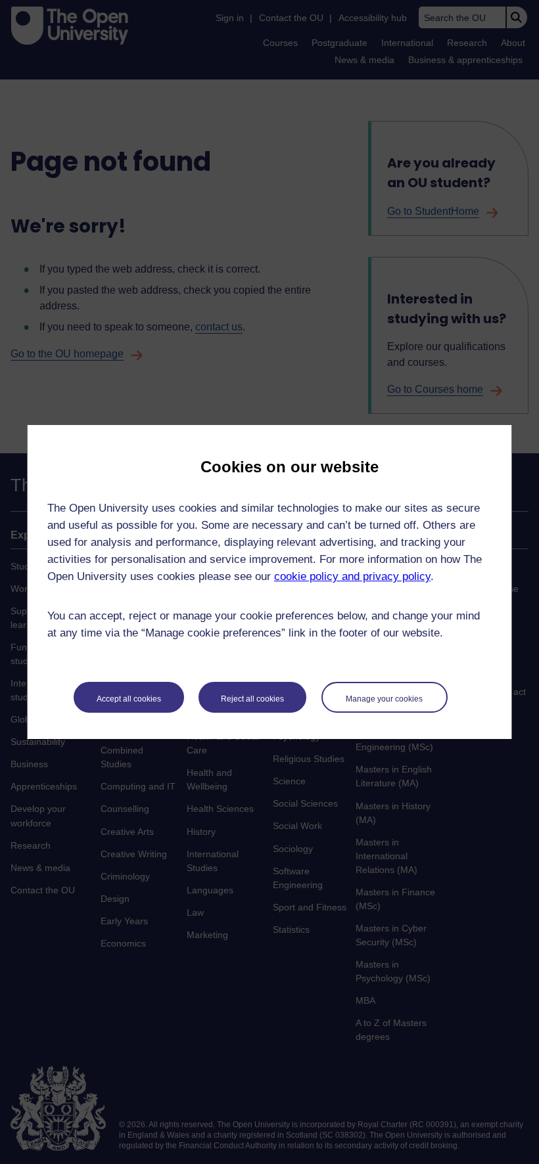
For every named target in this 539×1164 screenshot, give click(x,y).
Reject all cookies (252, 699)
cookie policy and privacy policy (352, 576)
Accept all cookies (129, 699)
